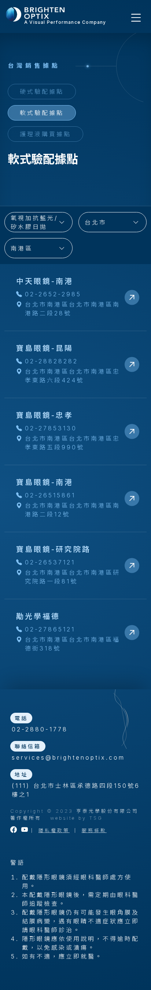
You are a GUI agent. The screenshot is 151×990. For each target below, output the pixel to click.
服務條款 (94, 830)
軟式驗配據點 (42, 112)
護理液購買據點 (45, 134)
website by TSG (76, 818)
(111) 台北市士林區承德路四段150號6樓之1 (76, 790)
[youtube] (25, 830)
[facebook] (14, 830)
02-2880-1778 (40, 729)
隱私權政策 (54, 830)
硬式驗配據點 (42, 91)
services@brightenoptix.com (68, 757)
